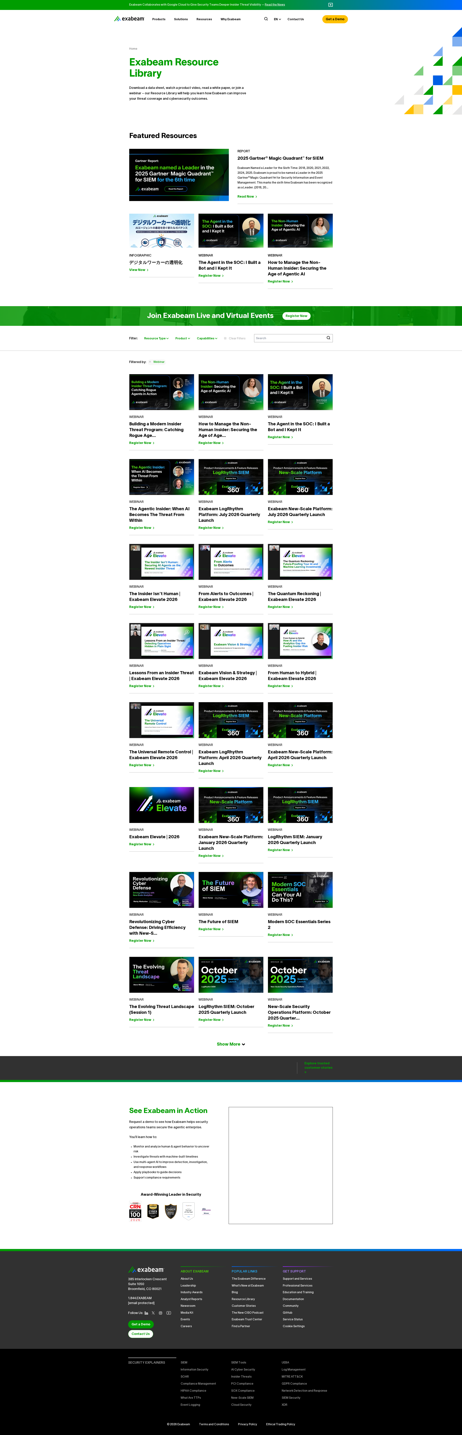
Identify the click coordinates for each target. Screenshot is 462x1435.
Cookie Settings (294, 1326)
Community (291, 1306)
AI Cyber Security (243, 1370)
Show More (228, 1044)
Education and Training (298, 1292)
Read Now (245, 196)
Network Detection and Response (304, 1391)
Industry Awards (191, 1292)
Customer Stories (244, 1306)
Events (185, 1319)
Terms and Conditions (214, 1424)
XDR (284, 1405)
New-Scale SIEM (242, 1398)
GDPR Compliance (294, 1384)
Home (133, 49)
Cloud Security (241, 1405)
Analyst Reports (191, 1299)
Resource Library (243, 1299)
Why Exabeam (231, 19)
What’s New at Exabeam (248, 1286)
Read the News (275, 5)
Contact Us (295, 19)
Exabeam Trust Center (247, 1319)
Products (158, 19)
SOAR (185, 1377)
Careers (186, 1326)
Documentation (293, 1299)
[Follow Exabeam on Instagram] (161, 1313)
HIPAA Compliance (193, 1391)
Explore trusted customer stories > (318, 1068)
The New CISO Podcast (247, 1313)
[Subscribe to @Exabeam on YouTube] (169, 1313)
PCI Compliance (242, 1384)
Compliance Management (198, 1384)
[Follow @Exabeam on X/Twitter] (154, 1312)
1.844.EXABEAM (140, 1298)
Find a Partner (241, 1326)
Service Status (293, 1319)
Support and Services (297, 1279)
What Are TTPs (191, 1398)
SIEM (184, 1362)
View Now (137, 270)
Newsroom (188, 1306)
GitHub (287, 1313)
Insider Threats (241, 1377)
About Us (187, 1279)
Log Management (294, 1370)
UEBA (285, 1362)
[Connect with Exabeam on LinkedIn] (147, 1313)
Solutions (181, 19)
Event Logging (190, 1405)
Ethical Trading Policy (280, 1424)
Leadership (188, 1286)
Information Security (194, 1370)
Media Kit (187, 1313)
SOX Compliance (243, 1391)
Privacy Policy (247, 1424)
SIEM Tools (238, 1362)
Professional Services (297, 1286)
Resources (204, 19)
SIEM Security (291, 1398)
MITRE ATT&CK (292, 1377)
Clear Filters (237, 338)
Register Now (210, 275)
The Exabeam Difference (249, 1279)
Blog (235, 1292)
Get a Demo (335, 19)
